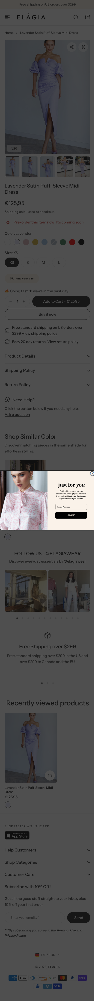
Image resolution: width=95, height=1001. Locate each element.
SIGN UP (69, 515)
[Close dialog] (90, 473)
